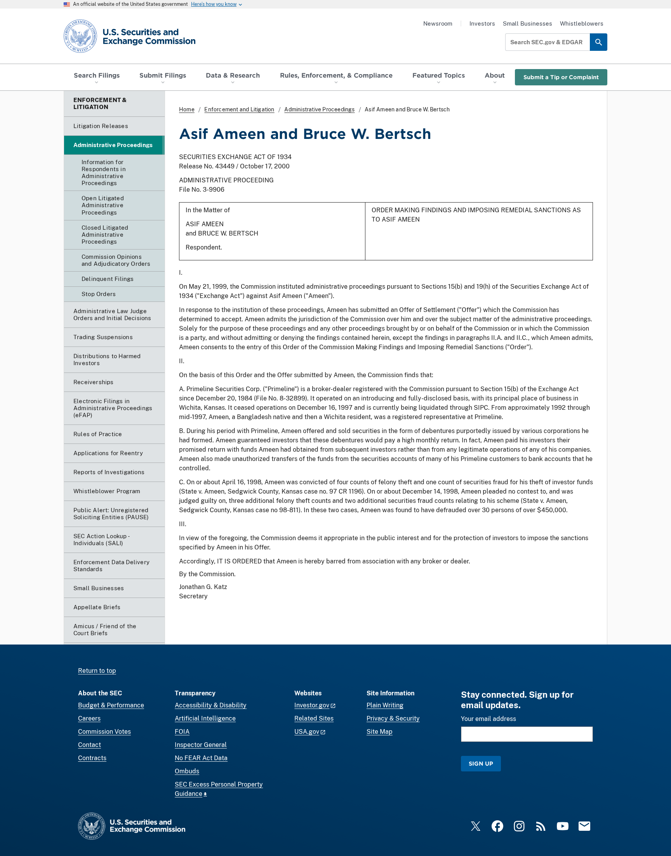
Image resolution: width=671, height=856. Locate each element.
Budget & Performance (111, 705)
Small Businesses (527, 23)
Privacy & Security (393, 718)
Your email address (488, 719)
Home (187, 109)
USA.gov (306, 731)
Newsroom (437, 23)
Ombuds (187, 771)
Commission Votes (104, 731)
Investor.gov (311, 705)
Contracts (92, 758)
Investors (482, 23)
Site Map (380, 731)
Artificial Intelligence (205, 718)
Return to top (97, 670)
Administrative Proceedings (319, 109)
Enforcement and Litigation (239, 109)
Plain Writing (385, 705)
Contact (89, 745)
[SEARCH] (598, 42)
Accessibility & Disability (211, 705)
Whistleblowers (581, 23)
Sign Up (481, 763)
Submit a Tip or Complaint (561, 77)
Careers (89, 718)
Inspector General (201, 745)
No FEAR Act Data (201, 758)
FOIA (182, 731)
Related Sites (314, 718)
